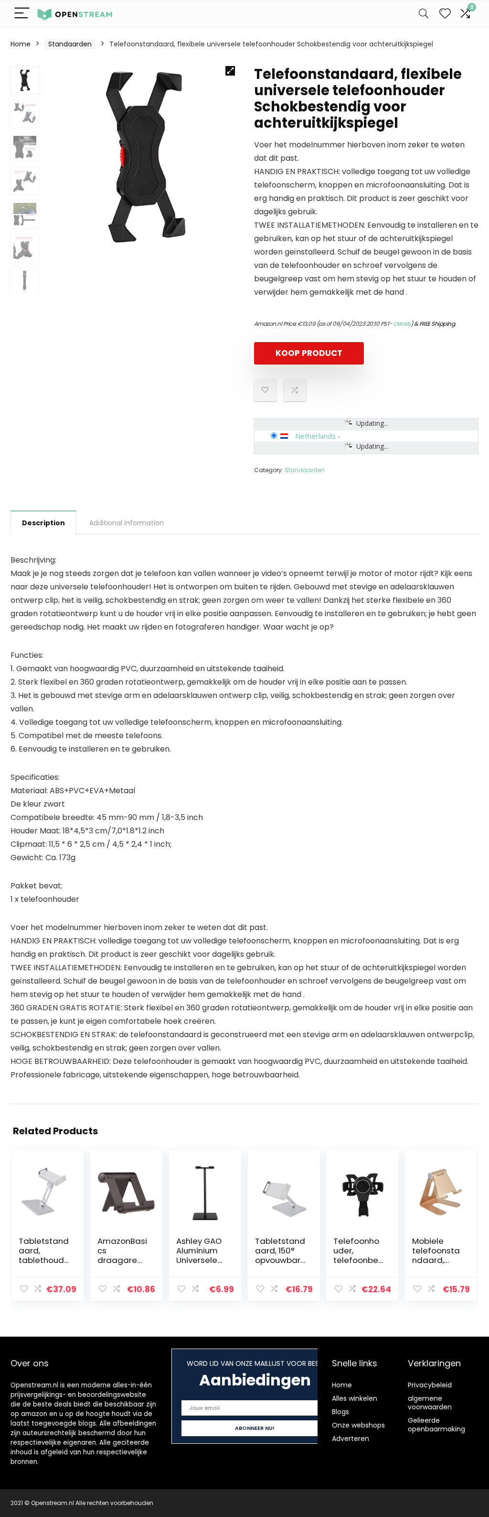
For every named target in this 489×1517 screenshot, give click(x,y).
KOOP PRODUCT (309, 353)
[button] (230, 71)
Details (402, 324)
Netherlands (315, 436)
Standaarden (70, 44)
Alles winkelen (354, 1398)
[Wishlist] (445, 14)
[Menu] (22, 13)
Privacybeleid (430, 1385)
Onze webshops (358, 1425)
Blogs (340, 1412)
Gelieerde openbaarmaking (436, 1425)
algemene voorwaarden (430, 1403)
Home (21, 44)
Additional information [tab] (126, 523)
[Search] (423, 13)
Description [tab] (43, 523)
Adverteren (350, 1438)
